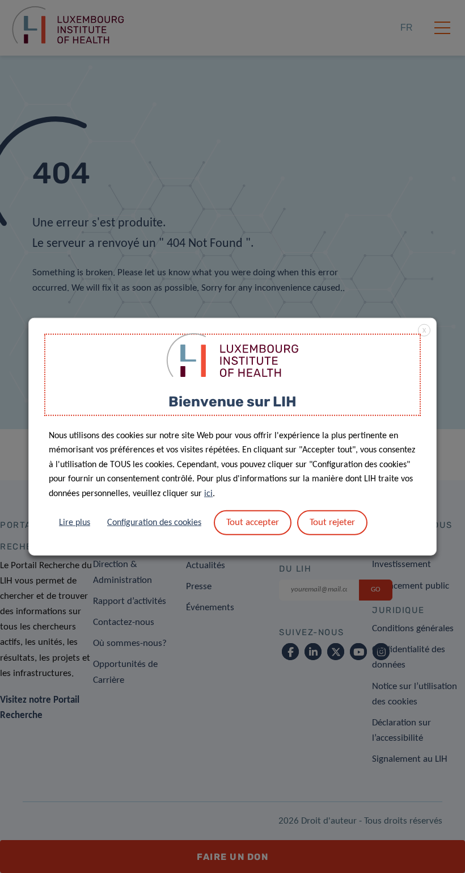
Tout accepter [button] (252, 522)
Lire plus (74, 522)
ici (208, 493)
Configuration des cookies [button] (154, 522)
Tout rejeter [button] (332, 522)
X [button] (424, 331)
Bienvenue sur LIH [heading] (232, 401)
